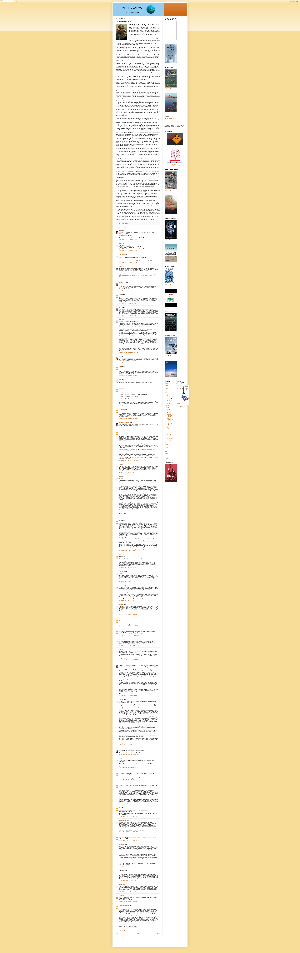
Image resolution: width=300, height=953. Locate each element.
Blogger (155, 942)
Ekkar (120, 294)
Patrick (120, 266)
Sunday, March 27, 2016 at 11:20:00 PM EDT (128, 880)
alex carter (121, 585)
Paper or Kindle (168, 262)
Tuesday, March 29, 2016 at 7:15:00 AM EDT (128, 891)
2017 (167, 390)
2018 (167, 388)
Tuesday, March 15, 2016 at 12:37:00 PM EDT (129, 362)
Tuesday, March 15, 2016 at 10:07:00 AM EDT (129, 290)
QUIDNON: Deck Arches (169, 424)
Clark (120, 388)
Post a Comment (121, 930)
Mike (120, 649)
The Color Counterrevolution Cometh (170, 420)
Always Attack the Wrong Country (170, 415)
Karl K (120, 230)
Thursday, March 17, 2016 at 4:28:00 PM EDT (128, 659)
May (168, 409)
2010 (167, 451)
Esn (120, 464)
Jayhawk (121, 307)
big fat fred (121, 639)
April (168, 411)
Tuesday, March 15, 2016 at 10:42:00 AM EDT (129, 315)
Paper (170, 308)
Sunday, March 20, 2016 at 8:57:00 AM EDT (128, 816)
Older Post (157, 933)
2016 (167, 392)
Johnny (120, 884)
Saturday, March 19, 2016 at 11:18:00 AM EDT (129, 754)
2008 (167, 455)
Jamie (120, 476)
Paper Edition (168, 284)
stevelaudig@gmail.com (124, 422)
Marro (120, 431)
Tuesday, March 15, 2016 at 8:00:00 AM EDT (128, 239)
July (168, 405)
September (169, 400)
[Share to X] (124, 223)
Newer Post (118, 933)
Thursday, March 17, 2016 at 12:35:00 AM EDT (129, 635)
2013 (167, 446)
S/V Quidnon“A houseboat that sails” (175, 165)
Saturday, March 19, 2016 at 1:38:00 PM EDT (128, 767)
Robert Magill (122, 254)
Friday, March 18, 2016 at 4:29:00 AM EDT (128, 744)
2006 (167, 458)
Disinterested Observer (124, 905)
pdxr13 (120, 758)
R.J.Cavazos (122, 554)
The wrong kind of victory (169, 429)
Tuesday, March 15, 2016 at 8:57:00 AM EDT (128, 278)
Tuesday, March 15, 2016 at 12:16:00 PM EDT (129, 352)
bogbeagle (121, 772)
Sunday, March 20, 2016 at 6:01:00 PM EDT (128, 831)
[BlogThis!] (123, 223)
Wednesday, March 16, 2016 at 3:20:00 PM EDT (129, 581)
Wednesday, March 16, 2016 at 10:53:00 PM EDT (129, 614)
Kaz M (120, 366)
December (169, 394)
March (168, 412)
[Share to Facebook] (126, 223)
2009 (167, 453)
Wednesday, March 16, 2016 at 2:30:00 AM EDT (129, 472)
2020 (167, 385)
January (169, 440)
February (169, 438)
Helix (120, 319)
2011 (167, 449)
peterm (120, 243)
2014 (167, 444)
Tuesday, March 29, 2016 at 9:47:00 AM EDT (128, 901)
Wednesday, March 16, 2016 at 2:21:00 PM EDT (129, 567)
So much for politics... (169, 435)
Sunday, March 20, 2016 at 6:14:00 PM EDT (128, 840)
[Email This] (121, 223)
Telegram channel (168, 124)
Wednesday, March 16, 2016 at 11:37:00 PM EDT (129, 625)
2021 (167, 383)
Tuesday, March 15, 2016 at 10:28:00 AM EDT (129, 303)
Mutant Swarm (122, 748)
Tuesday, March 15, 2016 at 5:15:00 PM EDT (128, 383)
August (169, 403)
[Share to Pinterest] (127, 223)
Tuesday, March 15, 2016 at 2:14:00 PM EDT (128, 375)
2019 (167, 387)
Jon (120, 664)
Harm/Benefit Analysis (170, 432)
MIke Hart (121, 699)
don (120, 356)
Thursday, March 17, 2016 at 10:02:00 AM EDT (129, 645)
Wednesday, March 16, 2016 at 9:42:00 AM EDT (129, 516)
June (168, 407)
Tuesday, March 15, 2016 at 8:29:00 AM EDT (128, 250)
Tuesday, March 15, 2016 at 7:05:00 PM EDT (128, 427)
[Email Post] (119, 223)
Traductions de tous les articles (171, 118)
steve (120, 807)
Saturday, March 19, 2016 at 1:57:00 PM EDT (128, 779)
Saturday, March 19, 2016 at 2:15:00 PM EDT (128, 803)
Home (138, 933)
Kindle (166, 308)
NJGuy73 (121, 629)
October (169, 398)
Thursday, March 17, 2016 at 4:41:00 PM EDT (128, 695)
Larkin (120, 895)
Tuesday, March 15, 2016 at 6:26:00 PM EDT (128, 418)
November (169, 397)
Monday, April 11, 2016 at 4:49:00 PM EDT (128, 927)
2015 (167, 442)
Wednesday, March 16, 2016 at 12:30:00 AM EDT (129, 460)
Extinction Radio (122, 820)
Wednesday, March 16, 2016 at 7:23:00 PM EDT (129, 600)
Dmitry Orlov (122, 571)
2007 (167, 456)
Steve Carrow (122, 282)
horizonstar (121, 409)
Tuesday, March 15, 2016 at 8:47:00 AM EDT (128, 262)
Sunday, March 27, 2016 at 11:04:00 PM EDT (128, 866)
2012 (167, 447)
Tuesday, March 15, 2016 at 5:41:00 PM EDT (128, 405)
